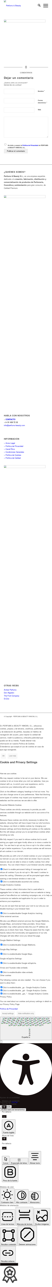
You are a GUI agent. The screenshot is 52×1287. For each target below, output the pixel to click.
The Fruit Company (11, 695)
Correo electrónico (42, 101)
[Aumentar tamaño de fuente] (4, 1107)
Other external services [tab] (9, 916)
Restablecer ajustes (9, 1264)
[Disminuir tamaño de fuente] (4, 1116)
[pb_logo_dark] (21, 5)
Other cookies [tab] (5, 975)
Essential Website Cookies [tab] (11, 805)
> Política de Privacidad (13, 446)
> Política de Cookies (12, 455)
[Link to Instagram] (46, 719)
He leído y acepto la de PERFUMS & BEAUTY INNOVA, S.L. (28, 146)
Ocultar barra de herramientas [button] (13, 1110)
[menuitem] (37, 5)
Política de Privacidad (30, 145)
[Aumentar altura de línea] (4, 1138)
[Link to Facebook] (38, 719)
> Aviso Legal (9, 443)
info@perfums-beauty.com (14, 425)
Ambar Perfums (10, 689)
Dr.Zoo (6, 698)
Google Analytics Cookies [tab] (10, 884)
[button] (1, 1041)
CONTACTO (10, 419)
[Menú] (44, 5)
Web (39, 110)
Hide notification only (26, 1013)
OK (3, 755)
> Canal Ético (9, 449)
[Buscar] (37, 5)
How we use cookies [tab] (8, 773)
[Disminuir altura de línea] (4, 1148)
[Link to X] (42, 719)
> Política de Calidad (12, 458)
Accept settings (8, 1013)
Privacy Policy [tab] (6, 996)
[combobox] (26, 1028)
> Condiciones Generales (14, 452)
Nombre (41, 91)
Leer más (12, 755)
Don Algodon (9, 692)
